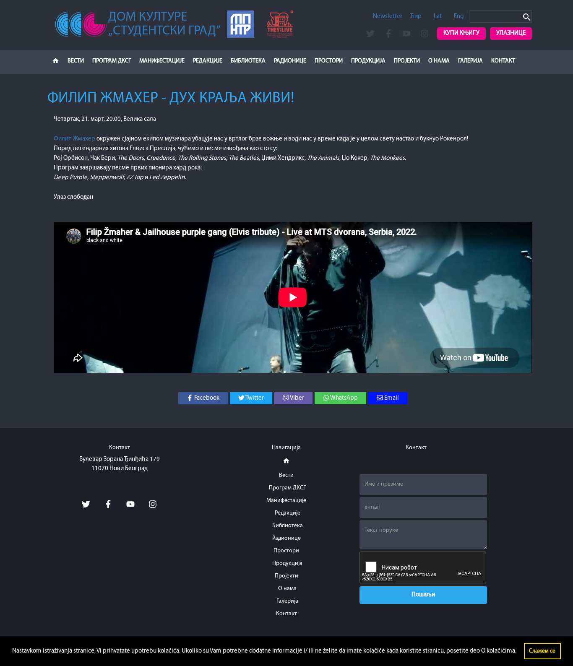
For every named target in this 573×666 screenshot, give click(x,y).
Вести (76, 61)
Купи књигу (461, 33)
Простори (329, 61)
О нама (439, 61)
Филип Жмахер (74, 139)
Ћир (416, 16)
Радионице (290, 61)
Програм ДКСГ (111, 61)
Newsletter (387, 16)
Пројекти (407, 61)
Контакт (503, 61)
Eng (459, 16)
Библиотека (248, 61)
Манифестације (162, 61)
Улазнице (511, 33)
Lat (438, 16)
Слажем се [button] (542, 651)
